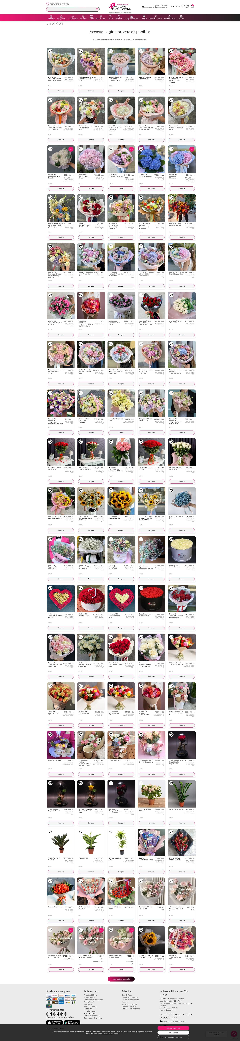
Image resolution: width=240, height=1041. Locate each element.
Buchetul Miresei (156, 19)
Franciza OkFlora (90, 995)
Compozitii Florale (131, 19)
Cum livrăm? (89, 1004)
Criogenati (61, 19)
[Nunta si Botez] (169, 16)
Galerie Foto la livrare (130, 997)
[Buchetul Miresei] (155, 16)
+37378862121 (149, 7)
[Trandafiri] (51, 16)
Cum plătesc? (89, 1002)
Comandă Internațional (131, 1009)
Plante (110, 19)
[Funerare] (181, 16)
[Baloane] (119, 16)
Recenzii (125, 1002)
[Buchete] (83, 16)
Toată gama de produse (93, 1018)
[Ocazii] (91, 16)
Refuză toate (173, 1032)
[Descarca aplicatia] (54, 1022)
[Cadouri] (144, 16)
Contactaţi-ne (89, 997)
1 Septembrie (73, 19)
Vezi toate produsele (121, 979)
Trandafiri (51, 19)
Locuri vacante (89, 1011)
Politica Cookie (107, 1034)
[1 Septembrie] (72, 16)
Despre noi (88, 1009)
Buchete (83, 19)
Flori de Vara (101, 19)
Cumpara (61, 91)
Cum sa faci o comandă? (93, 1000)
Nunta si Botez (169, 19)
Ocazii (91, 19)
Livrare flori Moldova (92, 1016)
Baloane (119, 19)
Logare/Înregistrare (129, 1006)
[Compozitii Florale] (131, 16)
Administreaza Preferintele (173, 1037)
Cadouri (144, 19)
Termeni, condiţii (90, 1006)
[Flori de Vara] (101, 16)
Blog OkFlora (127, 995)
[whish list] (184, 7)
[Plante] (110, 16)
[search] (97, 9)
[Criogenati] (61, 16)
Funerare (181, 19)
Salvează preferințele (173, 1028)
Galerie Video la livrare (130, 1000)
